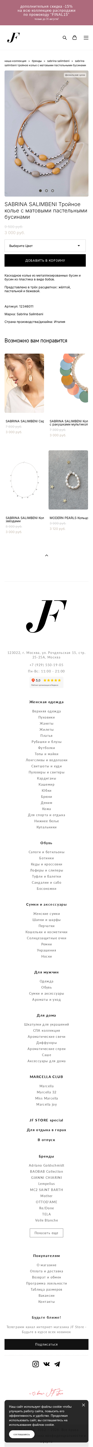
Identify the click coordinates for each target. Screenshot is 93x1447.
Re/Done (46, 1208)
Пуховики (46, 717)
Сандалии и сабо (46, 882)
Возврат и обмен (46, 1277)
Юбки (47, 790)
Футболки (46, 748)
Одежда (46, 981)
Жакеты (46, 723)
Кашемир (47, 784)
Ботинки (46, 858)
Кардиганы (46, 778)
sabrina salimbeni (58, 61)
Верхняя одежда (46, 711)
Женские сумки (46, 914)
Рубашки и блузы (47, 742)
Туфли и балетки (46, 876)
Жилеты (47, 729)
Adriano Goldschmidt (47, 1165)
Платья (46, 736)
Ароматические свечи (47, 1036)
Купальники (47, 827)
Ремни (46, 944)
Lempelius (46, 1184)
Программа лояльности (46, 1283)
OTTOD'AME (46, 1202)
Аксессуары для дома (47, 1061)
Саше (46, 1055)
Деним (46, 803)
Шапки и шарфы (47, 920)
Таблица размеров (46, 1289)
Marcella (47, 1086)
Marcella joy (46, 1104)
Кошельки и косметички (46, 932)
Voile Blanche (46, 1220)
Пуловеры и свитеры (47, 772)
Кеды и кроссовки (46, 864)
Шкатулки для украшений (46, 1024)
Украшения (46, 950)
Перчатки (47, 926)
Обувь (46, 987)
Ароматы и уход (46, 999)
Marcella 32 (46, 1092)
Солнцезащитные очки (46, 938)
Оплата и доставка (46, 1271)
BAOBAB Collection (46, 1171)
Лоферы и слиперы (46, 870)
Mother (46, 1196)
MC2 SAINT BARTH (46, 1190)
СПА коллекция (46, 1030)
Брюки (46, 797)
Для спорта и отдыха (46, 815)
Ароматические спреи (47, 1049)
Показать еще (46, 1233)
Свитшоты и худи (46, 766)
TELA (46, 1214)
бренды (37, 61)
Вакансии (47, 1295)
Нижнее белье (46, 821)
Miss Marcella (46, 1098)
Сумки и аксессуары (46, 993)
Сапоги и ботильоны (47, 852)
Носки (46, 956)
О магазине (47, 1265)
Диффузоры (46, 1043)
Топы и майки (46, 754)
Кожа (46, 809)
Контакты (46, 1302)
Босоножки (46, 888)
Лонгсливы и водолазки (46, 760)
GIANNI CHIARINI (46, 1177)
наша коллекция (15, 61)
